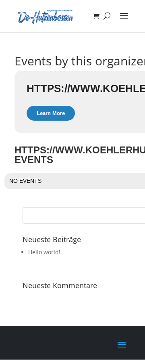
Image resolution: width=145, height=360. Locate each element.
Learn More (51, 113)
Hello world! (44, 252)
